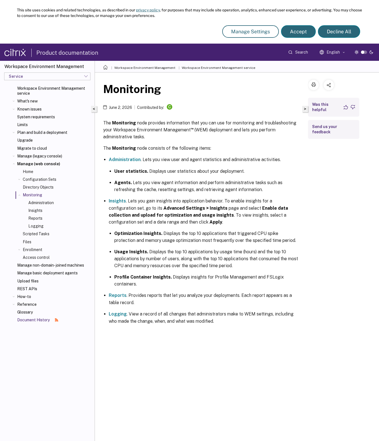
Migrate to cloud (32, 148)
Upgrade (25, 140)
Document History (33, 320)
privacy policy (148, 10)
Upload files (28, 281)
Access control (36, 257)
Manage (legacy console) (39, 156)
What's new (27, 101)
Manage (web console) (38, 164)
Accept (298, 31)
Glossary (25, 312)
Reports (35, 218)
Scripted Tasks (36, 234)
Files (27, 242)
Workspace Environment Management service (51, 91)
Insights (35, 210)
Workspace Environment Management (144, 68)
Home (28, 171)
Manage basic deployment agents (47, 273)
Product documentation (67, 52)
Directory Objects (38, 187)
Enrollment (32, 249)
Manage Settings (250, 31)
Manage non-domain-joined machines (50, 265)
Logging (36, 226)
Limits (22, 124)
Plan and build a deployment (42, 132)
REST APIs (27, 289)
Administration (41, 203)
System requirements (36, 117)
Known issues (29, 109)
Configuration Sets (39, 179)
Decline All (339, 31)
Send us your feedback (324, 129)
